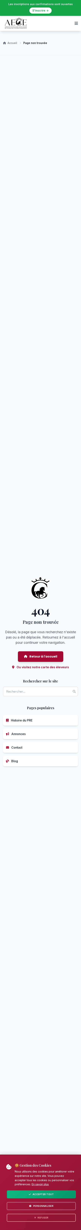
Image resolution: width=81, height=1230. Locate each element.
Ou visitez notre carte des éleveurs (42, 667)
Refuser (42, 1217)
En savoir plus (40, 1184)
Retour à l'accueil (43, 656)
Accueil (12, 43)
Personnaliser (43, 1206)
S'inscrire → (40, 10)
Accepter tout (43, 1194)
